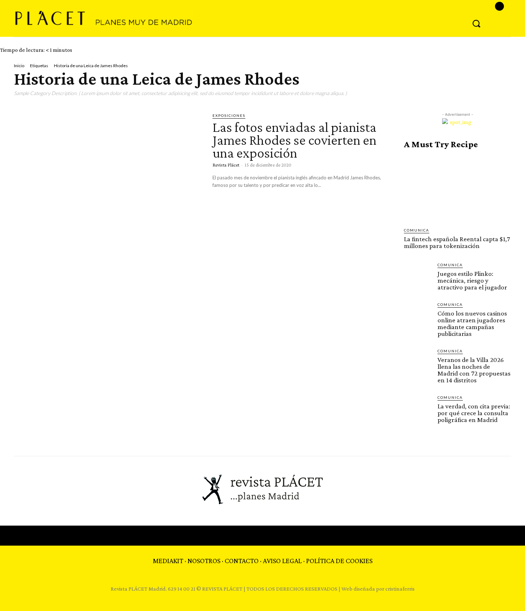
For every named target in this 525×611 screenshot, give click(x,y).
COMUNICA (416, 230)
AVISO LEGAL (282, 561)
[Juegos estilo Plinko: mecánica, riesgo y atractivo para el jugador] (418, 276)
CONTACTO (242, 561)
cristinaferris (400, 589)
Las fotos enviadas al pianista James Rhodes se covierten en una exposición (294, 140)
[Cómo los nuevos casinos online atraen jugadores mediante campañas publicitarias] (418, 315)
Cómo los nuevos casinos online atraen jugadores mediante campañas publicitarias (472, 323)
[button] (476, 23)
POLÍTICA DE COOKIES (339, 561)
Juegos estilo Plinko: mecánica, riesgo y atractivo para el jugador (472, 280)
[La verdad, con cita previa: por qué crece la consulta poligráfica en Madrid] (418, 408)
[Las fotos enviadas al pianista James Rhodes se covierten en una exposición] (108, 167)
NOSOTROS (204, 561)
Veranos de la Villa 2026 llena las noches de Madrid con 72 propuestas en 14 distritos (474, 370)
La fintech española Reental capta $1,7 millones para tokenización (457, 242)
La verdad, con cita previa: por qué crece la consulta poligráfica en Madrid (474, 412)
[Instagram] (499, 6)
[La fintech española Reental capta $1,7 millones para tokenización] (457, 188)
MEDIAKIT (168, 561)
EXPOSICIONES (228, 115)
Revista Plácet (225, 165)
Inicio (19, 65)
